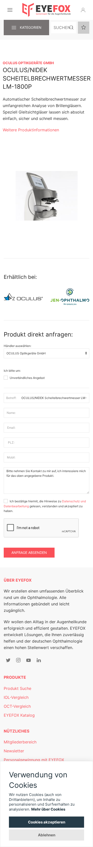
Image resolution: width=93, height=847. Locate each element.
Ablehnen (46, 835)
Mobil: (11, 457)
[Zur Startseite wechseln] (46, 10)
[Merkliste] (83, 28)
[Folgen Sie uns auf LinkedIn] (38, 660)
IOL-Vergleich (16, 697)
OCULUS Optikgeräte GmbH (28, 63)
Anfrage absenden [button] (29, 552)
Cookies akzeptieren (46, 822)
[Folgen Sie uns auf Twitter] (8, 660)
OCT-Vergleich (17, 706)
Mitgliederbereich (20, 741)
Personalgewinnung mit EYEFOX (34, 759)
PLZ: (11, 442)
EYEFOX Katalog (19, 715)
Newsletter (14, 750)
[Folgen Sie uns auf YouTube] (28, 660)
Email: (11, 427)
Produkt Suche (17, 688)
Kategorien (30, 27)
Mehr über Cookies (48, 809)
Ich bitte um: (12, 370)
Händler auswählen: (17, 346)
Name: (11, 413)
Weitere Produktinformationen (31, 129)
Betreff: (11, 398)
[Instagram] (18, 660)
